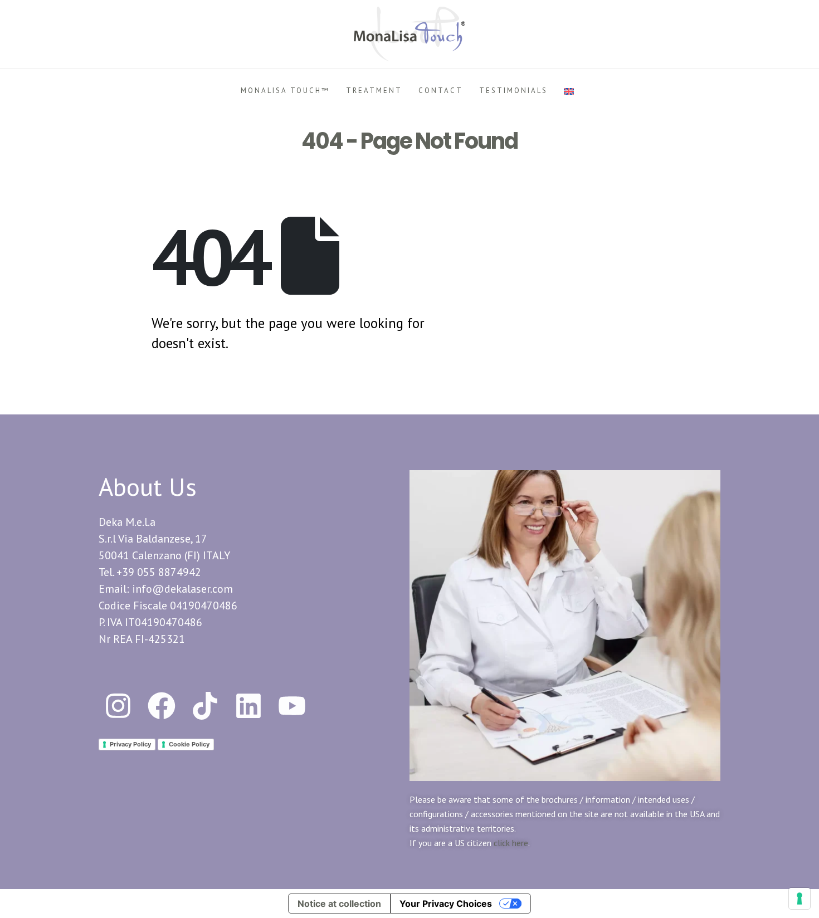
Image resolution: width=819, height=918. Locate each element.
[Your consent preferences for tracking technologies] (799, 898)
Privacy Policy (130, 744)
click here (511, 842)
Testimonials (513, 90)
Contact (440, 90)
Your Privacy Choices (445, 903)
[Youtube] (291, 705)
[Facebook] (161, 705)
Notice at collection (339, 903)
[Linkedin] (248, 705)
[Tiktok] (205, 705)
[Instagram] (118, 705)
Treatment (374, 90)
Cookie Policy (189, 744)
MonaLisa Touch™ (285, 90)
